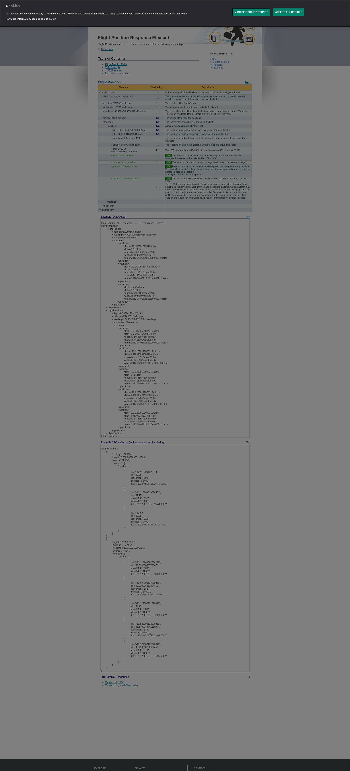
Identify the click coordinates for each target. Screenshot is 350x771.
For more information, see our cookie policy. (31, 19)
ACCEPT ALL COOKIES (288, 12)
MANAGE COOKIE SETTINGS (251, 12)
